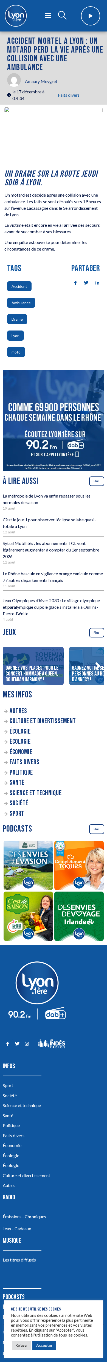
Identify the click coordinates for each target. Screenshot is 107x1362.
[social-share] (72, 282)
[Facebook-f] (7, 1043)
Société (19, 803)
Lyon (15, 335)
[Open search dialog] (62, 15)
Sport (17, 813)
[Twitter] (17, 1043)
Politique (21, 772)
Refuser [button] (22, 1345)
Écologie (20, 731)
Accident (19, 286)
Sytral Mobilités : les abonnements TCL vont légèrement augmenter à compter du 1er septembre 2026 (51, 550)
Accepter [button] (44, 1345)
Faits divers (69, 94)
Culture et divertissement (43, 721)
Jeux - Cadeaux (17, 1228)
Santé (17, 782)
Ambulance (21, 302)
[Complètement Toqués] (79, 866)
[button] (97, 666)
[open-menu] (48, 16)
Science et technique (35, 793)
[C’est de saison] (28, 917)
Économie (21, 752)
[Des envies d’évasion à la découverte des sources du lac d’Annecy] (28, 866)
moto (16, 352)
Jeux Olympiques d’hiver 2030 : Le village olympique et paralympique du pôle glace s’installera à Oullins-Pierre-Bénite (51, 607)
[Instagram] (27, 1043)
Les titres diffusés (19, 1259)
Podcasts (14, 1297)
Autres (18, 711)
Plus (97, 481)
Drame (17, 319)
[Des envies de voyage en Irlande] (79, 917)
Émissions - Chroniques (24, 1216)
